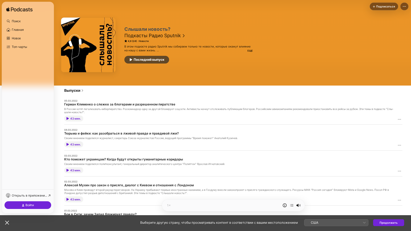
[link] (74, 90)
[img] (19, 9)
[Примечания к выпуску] (284, 205)
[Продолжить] (291, 205)
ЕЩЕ (250, 50)
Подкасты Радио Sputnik (152, 35)
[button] (28, 21)
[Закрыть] (7, 223)
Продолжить (389, 222)
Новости (144, 41)
